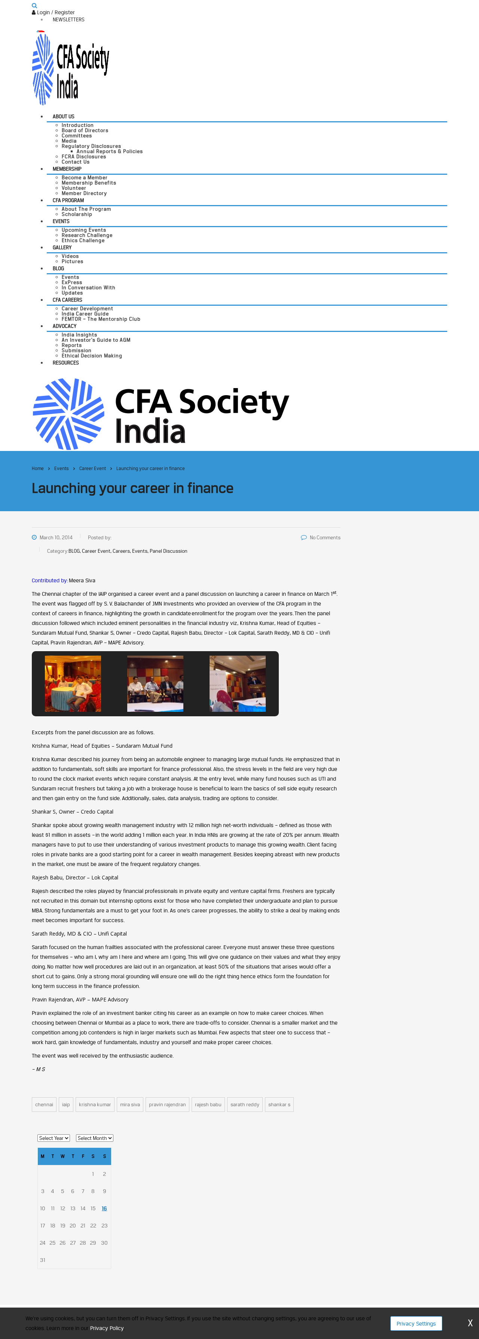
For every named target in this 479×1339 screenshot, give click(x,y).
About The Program (86, 209)
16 (104, 1208)
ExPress (72, 282)
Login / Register (55, 12)
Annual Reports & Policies (110, 151)
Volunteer (74, 188)
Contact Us (76, 162)
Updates (72, 293)
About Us (63, 116)
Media (69, 141)
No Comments (325, 537)
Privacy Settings (416, 1323)
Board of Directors (85, 130)
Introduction (78, 125)
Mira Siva (130, 1104)
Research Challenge (87, 235)
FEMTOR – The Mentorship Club (101, 319)
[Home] (161, 413)
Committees (77, 135)
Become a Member (85, 177)
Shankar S (279, 1104)
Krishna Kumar (95, 1104)
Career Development (87, 308)
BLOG (58, 268)
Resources (66, 363)
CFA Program (68, 200)
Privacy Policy (106, 1328)
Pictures (72, 261)
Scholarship (77, 214)
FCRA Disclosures (84, 156)
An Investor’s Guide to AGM (96, 340)
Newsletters (69, 19)
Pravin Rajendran (167, 1104)
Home (38, 468)
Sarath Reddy (245, 1104)
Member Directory (84, 193)
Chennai (44, 1104)
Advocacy (64, 326)
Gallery (62, 247)
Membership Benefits (89, 183)
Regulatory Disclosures (91, 146)
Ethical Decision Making (92, 356)
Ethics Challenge (83, 240)
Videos (70, 256)
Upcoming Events (84, 230)
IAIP (66, 1104)
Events (61, 221)
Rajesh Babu (208, 1104)
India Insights (79, 335)
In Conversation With (89, 287)
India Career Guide (85, 314)
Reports (72, 345)
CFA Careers (67, 300)
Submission (77, 350)
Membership (67, 169)
